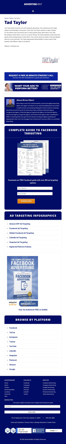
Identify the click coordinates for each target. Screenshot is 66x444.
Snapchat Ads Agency (37, 112)
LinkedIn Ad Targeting (18, 238)
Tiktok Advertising (48, 394)
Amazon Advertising (49, 389)
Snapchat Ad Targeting (18, 242)
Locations (7, 392)
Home (6, 383)
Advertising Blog (44, 105)
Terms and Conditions (17, 422)
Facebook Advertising (49, 383)
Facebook (13, 328)
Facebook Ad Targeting (18, 228)
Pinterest (13, 360)
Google (12, 369)
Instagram (13, 337)
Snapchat (13, 355)
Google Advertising (48, 387)
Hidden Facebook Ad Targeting (21, 233)
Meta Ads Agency (48, 110)
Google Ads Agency (24, 114)
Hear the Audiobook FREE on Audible (33, 310)
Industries (7, 394)
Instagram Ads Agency (12, 112)
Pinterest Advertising (49, 392)
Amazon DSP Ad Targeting (19, 224)
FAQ (5, 396)
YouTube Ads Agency (51, 112)
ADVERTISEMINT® (32, 4)
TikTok (12, 333)
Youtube (26, 389)
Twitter (12, 342)
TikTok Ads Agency (25, 112)
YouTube (12, 346)
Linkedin (26, 392)
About (6, 385)
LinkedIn (12, 351)
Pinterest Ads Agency (39, 114)
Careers (6, 387)
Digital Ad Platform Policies (20, 247)
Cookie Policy (51, 422)
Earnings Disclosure (40, 422)
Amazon (12, 365)
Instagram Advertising (49, 385)
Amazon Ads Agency (12, 114)
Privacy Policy (29, 422)
